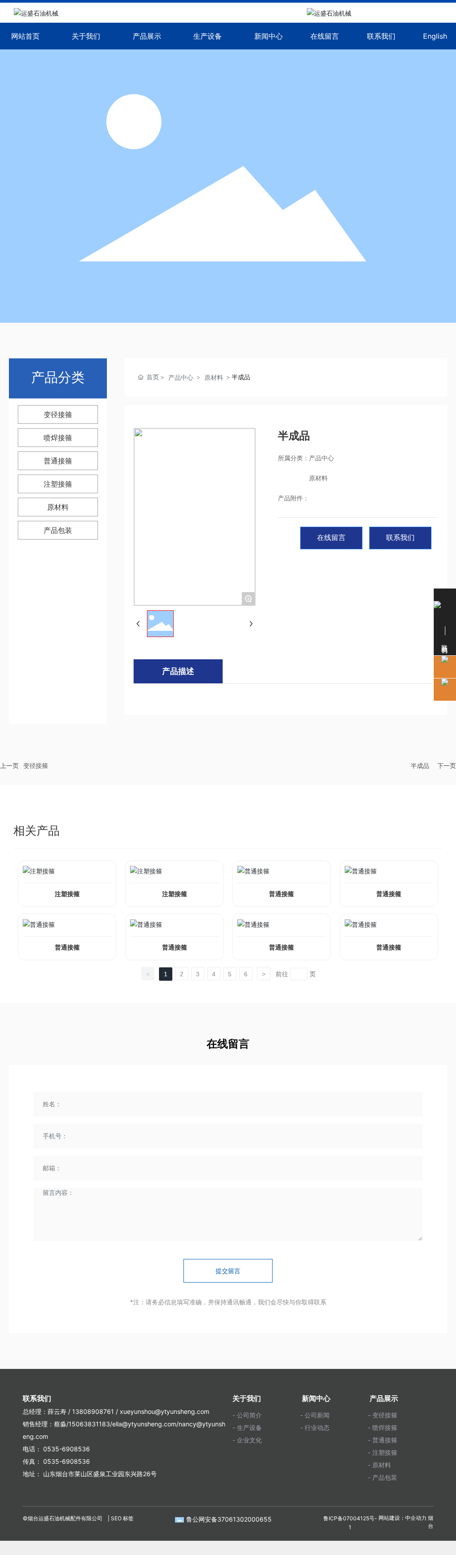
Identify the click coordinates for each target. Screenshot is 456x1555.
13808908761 (93, 1411)
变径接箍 (58, 414)
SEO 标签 (122, 1518)
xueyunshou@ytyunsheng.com (164, 1411)
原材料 (58, 507)
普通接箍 (58, 460)
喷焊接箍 (58, 437)
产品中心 (180, 377)
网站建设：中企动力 (403, 1518)
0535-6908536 (65, 1449)
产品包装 (58, 530)
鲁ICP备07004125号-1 (350, 1523)
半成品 (420, 765)
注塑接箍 (58, 483)
